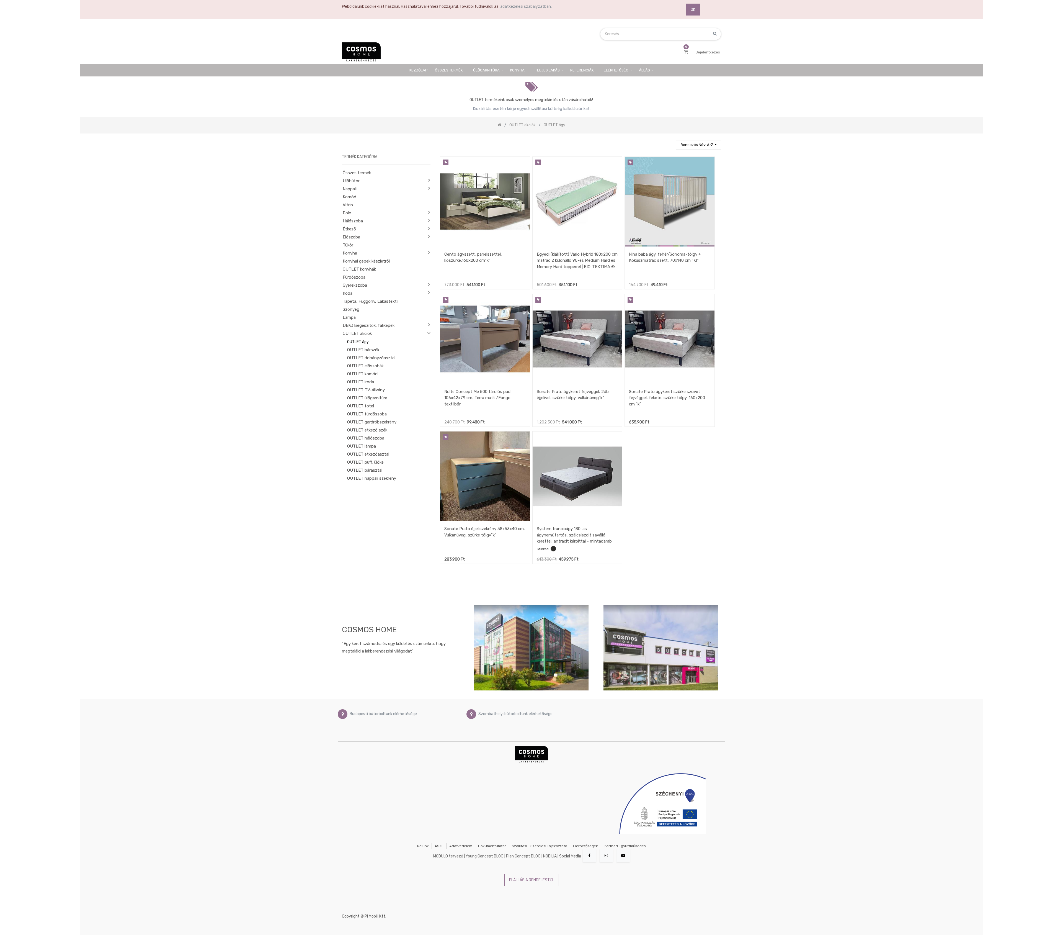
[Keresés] (669, 142)
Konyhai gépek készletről (366, 261)
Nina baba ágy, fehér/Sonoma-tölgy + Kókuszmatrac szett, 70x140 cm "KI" (665, 257)
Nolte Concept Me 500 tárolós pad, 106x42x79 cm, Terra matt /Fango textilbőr (478, 398)
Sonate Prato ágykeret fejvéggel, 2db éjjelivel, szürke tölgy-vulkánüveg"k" (573, 394)
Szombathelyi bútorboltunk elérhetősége (515, 713)
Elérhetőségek (585, 846)
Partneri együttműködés (625, 846)
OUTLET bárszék (363, 349)
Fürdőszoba (354, 277)
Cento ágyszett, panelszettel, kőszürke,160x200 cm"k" (473, 257)
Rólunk (423, 846)
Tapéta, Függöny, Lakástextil (370, 301)
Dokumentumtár (492, 846)
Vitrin (348, 204)
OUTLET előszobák (365, 365)
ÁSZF (439, 846)
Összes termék (357, 172)
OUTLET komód (362, 373)
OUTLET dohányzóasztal (371, 357)
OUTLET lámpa (361, 446)
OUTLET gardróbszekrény (371, 422)
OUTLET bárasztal (364, 470)
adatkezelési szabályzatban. (526, 6)
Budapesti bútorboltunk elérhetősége (383, 713)
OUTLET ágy (358, 342)
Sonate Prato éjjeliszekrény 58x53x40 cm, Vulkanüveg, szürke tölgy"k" (484, 532)
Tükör (348, 245)
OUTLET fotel (360, 406)
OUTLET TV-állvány (366, 389)
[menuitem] (419, 70)
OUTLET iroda (360, 381)
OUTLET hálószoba (365, 438)
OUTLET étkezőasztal (368, 454)
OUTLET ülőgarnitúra (367, 397)
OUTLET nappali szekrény (371, 478)
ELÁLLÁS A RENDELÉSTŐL (531, 880)
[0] (686, 52)
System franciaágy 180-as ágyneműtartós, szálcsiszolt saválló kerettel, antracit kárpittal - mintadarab (574, 535)
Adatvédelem (460, 846)
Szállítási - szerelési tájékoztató (539, 846)
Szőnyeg (351, 309)
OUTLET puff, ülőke (365, 462)
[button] (698, 145)
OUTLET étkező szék (367, 430)
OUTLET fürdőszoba (367, 414)
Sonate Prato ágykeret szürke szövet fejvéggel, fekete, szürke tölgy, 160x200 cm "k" (667, 398)
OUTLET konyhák (359, 269)
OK (693, 9)
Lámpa (349, 317)
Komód (349, 196)
